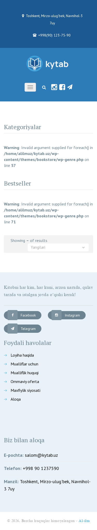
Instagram (72, 315)
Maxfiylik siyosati (25, 390)
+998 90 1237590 (41, 468)
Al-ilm (84, 521)
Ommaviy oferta (25, 381)
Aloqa (16, 399)
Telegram (28, 328)
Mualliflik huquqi (25, 372)
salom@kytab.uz (41, 455)
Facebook (28, 315)
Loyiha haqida (22, 355)
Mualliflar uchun (24, 363)
